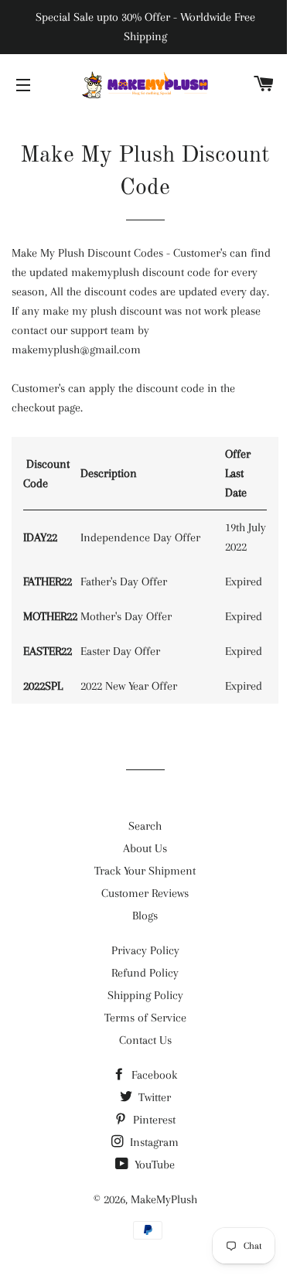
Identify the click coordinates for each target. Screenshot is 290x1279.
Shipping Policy (145, 995)
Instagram (153, 1142)
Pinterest (153, 1120)
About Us (145, 848)
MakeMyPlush (164, 1199)
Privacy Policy (145, 950)
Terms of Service (145, 1018)
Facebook (152, 1075)
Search (145, 826)
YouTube (153, 1165)
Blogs (145, 916)
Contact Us (145, 1040)
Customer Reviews (145, 893)
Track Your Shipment (145, 871)
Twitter (153, 1097)
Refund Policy (145, 973)
